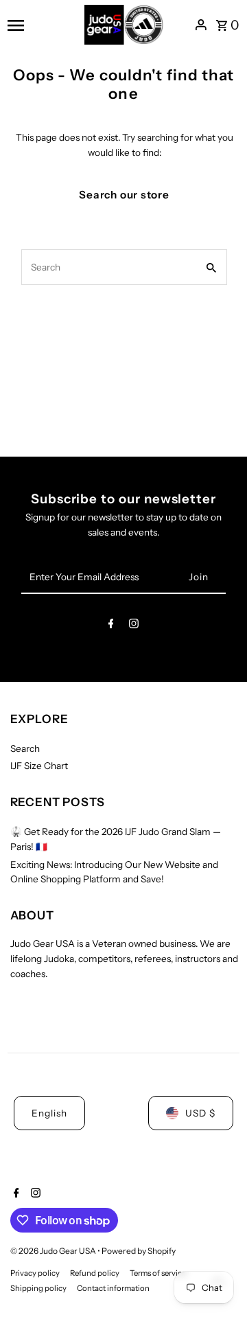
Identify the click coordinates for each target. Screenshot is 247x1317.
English (49, 1113)
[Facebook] (111, 626)
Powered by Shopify (139, 1251)
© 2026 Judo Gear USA (53, 1251)
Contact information (113, 1288)
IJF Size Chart (39, 765)
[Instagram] (134, 626)
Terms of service (158, 1273)
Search (25, 748)
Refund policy (94, 1273)
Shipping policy (38, 1288)
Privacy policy (35, 1273)
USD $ (200, 1113)
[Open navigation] (41, 25)
